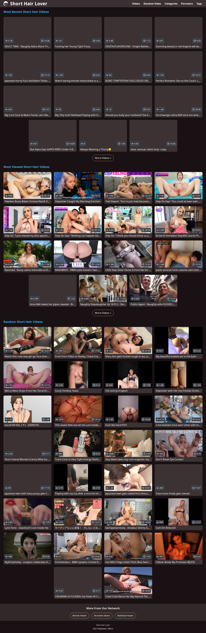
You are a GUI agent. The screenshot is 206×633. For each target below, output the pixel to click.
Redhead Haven (125, 615)
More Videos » (103, 158)
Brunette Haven (102, 615)
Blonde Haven (80, 615)
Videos (136, 3)
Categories (171, 3)
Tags (199, 3)
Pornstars (187, 3)
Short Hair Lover (28, 3)
